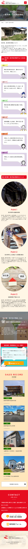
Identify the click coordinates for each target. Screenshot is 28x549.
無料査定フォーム (15, 363)
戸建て (7, 448)
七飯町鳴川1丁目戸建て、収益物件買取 (13, 451)
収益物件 (7, 398)
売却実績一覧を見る (14, 484)
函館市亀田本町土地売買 (9, 426)
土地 (7, 423)
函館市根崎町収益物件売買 (10, 400)
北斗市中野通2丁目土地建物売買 (11, 476)
